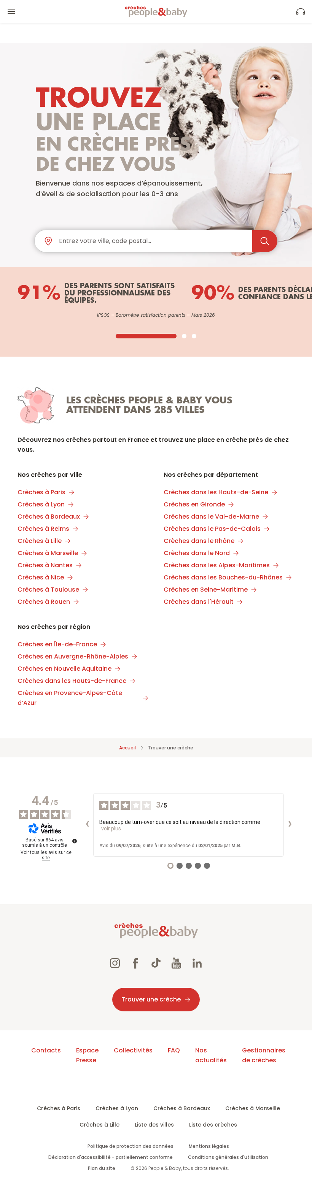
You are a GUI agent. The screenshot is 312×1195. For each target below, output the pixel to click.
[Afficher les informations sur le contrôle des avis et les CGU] (75, 841)
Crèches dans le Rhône (199, 540)
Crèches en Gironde (194, 504)
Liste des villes (154, 1124)
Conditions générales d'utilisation (228, 1157)
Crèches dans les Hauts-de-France (72, 680)
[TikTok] (156, 964)
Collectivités (133, 1050)
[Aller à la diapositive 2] (184, 336)
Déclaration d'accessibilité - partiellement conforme (110, 1157)
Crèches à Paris (41, 492)
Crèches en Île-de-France (57, 644)
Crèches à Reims (43, 528)
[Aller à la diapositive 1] (146, 336)
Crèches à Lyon (41, 504)
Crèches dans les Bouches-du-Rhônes (223, 577)
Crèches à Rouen (44, 601)
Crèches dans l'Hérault (199, 601)
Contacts (46, 1050)
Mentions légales (209, 1146)
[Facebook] (135, 964)
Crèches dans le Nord (197, 553)
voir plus (111, 828)
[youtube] (176, 964)
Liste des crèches (213, 1124)
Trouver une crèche (151, 999)
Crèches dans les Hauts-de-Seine (216, 492)
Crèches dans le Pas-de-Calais (212, 528)
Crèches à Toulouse (48, 589)
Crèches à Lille (40, 540)
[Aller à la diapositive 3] (194, 336)
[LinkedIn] (197, 964)
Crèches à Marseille (48, 553)
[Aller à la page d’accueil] (156, 11)
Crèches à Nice (41, 577)
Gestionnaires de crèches (263, 1055)
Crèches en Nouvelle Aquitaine (64, 668)
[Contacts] (300, 11)
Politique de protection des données (131, 1146)
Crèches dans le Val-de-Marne (211, 516)
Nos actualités (211, 1055)
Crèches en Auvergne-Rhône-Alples (73, 656)
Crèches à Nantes (45, 565)
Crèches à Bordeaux (49, 516)
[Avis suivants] (290, 824)
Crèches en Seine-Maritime (206, 589)
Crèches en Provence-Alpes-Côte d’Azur (70, 698)
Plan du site (101, 1168)
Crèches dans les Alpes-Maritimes (217, 565)
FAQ (174, 1050)
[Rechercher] (264, 241)
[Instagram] (115, 964)
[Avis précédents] (87, 824)
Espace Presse (87, 1055)
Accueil (127, 747)
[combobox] (152, 241)
